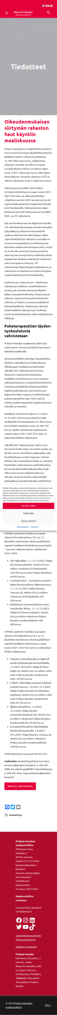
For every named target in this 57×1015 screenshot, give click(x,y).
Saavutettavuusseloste (28, 935)
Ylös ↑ (48, 1005)
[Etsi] (48, 12)
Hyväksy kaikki (29, 506)
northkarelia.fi (24, 911)
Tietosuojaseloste (26, 939)
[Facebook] (19, 920)
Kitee (19, 966)
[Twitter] (19, 927)
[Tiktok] (32, 927)
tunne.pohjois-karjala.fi (28, 907)
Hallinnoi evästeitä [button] (26, 946)
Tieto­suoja (34, 526)
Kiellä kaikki (28, 513)
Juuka (28, 962)
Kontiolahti (29, 966)
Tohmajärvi (33, 978)
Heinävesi (21, 958)
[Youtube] (25, 927)
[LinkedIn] (32, 920)
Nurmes (31, 970)
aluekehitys (15, 815)
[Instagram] (25, 920)
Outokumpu (22, 973)
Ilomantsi (33, 958)
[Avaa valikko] (6, 13)
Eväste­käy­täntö (23, 526)
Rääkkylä (21, 978)
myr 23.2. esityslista (20, 786)
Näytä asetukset (28, 521)
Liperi (22, 970)
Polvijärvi (35, 973)
